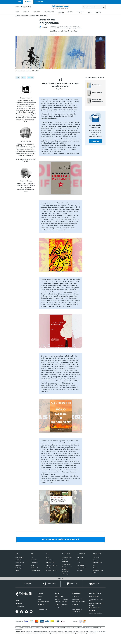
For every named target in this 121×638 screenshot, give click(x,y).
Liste (17, 77)
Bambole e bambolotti (65, 570)
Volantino (41, 607)
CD (32, 557)
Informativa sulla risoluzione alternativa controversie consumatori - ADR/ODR (63, 626)
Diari (78, 560)
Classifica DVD (50, 562)
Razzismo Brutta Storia (95, 613)
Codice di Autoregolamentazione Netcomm (81, 627)
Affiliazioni (41, 604)
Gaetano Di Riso (26, 181)
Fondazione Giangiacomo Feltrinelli (97, 604)
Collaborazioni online (61, 604)
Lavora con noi (42, 609)
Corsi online (96, 560)
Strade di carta (25, 98)
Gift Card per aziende (61, 602)
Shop (17, 601)
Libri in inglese (19, 568)
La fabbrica (68, 292)
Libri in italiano (20, 557)
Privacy (74, 607)
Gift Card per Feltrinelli (61, 599)
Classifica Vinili (35, 570)
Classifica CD (35, 562)
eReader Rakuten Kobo (98, 571)
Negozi (40, 596)
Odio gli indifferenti (73, 133)
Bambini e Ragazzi (51, 570)
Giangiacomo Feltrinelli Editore (96, 600)
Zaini (78, 562)
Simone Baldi (26, 141)
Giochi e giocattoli (67, 557)
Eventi (39, 599)
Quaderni (80, 570)
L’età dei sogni (45, 217)
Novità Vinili (34, 568)
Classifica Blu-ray (51, 565)
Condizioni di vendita (78, 602)
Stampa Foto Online (61, 607)
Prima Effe (92, 610)
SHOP (19, 2)
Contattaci (95, 141)
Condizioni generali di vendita (23, 626)
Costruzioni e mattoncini (65, 560)
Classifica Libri (20, 562)
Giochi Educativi (66, 564)
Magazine (19, 603)
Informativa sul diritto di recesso (39, 627)
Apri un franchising (43, 602)
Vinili (32, 565)
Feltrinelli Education (94, 608)
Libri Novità (19, 560)
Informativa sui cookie (64, 627)
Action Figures (66, 574)
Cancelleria (80, 565)
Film (47, 557)
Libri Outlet (18, 565)
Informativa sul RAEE (53, 627)
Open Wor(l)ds (81, 568)
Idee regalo (96, 557)
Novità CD (34, 560)
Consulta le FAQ (76, 599)
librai (23, 77)
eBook (17, 570)
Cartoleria (80, 557)
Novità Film (49, 560)
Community (20, 606)
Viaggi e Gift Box (97, 562)
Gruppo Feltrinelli (94, 596)
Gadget (95, 568)
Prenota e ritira (59, 596)
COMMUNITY (39, 2)
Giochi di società (67, 567)
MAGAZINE (28, 2)
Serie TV (48, 568)
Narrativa (30, 77)
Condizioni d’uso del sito (37, 626)
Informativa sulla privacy (89, 626)
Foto (94, 565)
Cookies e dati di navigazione (77, 610)
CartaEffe (75, 604)
